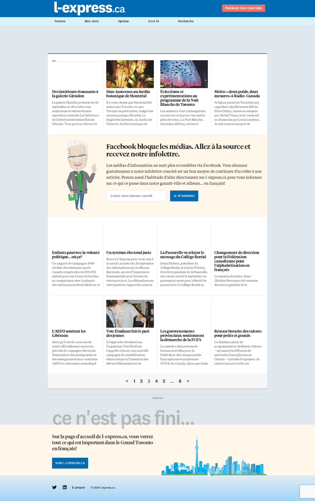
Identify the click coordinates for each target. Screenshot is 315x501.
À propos (78, 487)
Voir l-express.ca (70, 463)
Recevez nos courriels (243, 7)
